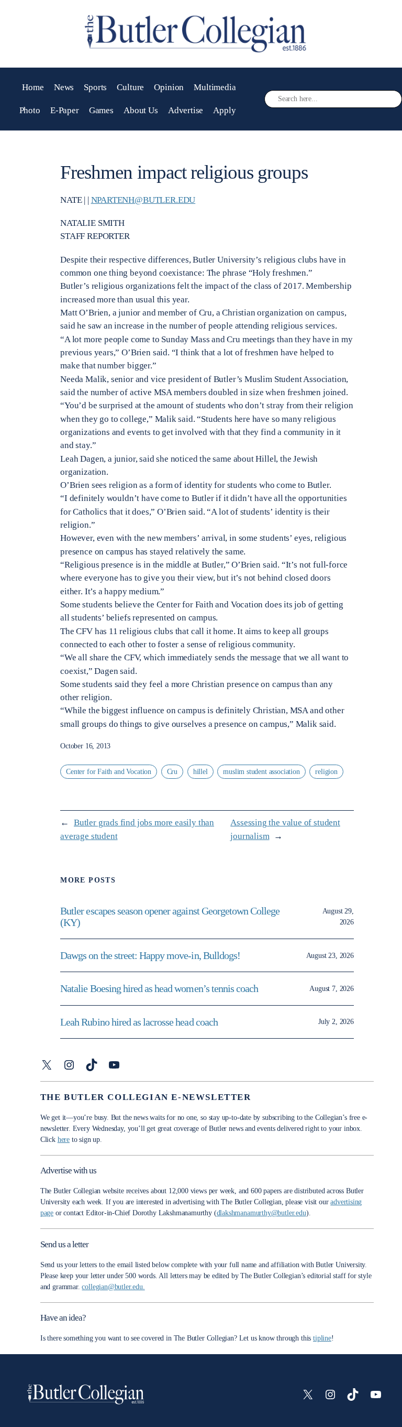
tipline (322, 1338)
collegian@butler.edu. (113, 1287)
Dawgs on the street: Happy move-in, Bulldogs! (150, 955)
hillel (200, 772)
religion (326, 772)
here (64, 1139)
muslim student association (261, 772)
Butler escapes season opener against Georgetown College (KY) (170, 916)
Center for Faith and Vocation (108, 772)
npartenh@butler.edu (143, 200)
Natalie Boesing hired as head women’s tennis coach (160, 988)
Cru (172, 772)
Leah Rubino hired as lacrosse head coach (139, 1022)
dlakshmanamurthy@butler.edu (261, 1213)
